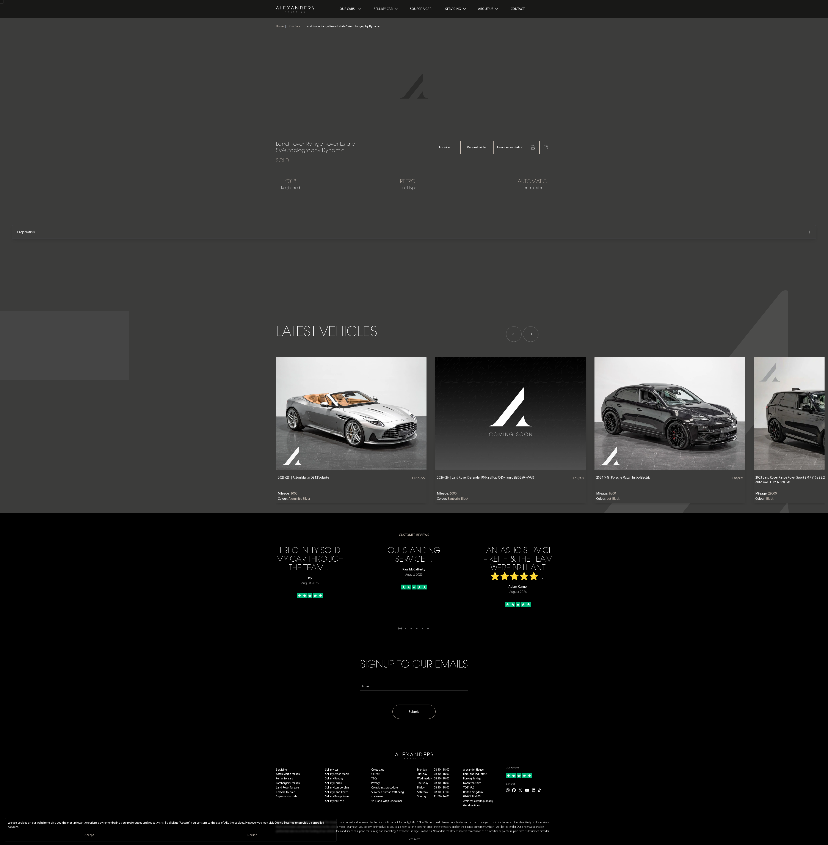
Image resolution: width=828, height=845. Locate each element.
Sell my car (331, 769)
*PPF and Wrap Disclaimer (386, 801)
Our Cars (347, 9)
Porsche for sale (285, 792)
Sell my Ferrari (333, 783)
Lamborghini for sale (288, 783)
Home (280, 26)
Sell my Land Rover (336, 792)
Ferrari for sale (284, 778)
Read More (414, 839)
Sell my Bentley (334, 778)
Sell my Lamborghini (337, 787)
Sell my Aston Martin (337, 774)
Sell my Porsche (334, 801)
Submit (414, 712)
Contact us (377, 769)
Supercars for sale (286, 796)
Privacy (375, 783)
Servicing (281, 769)
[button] (400, 628)
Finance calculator (509, 147)
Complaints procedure (384, 787)
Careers (376, 774)
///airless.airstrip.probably (478, 801)
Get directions (471, 805)
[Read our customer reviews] (529, 775)
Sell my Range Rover (337, 796)
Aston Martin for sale (288, 774)
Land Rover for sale (287, 787)
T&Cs (374, 778)
